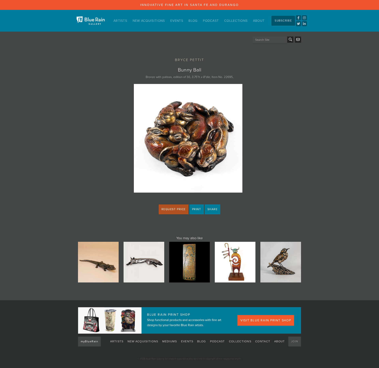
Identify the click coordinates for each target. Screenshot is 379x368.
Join (294, 341)
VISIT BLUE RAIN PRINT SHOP (265, 320)
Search (290, 40)
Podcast (211, 21)
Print (196, 209)
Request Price (173, 209)
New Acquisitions (149, 21)
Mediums (169, 341)
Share (212, 209)
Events (176, 21)
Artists (120, 21)
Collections (236, 21)
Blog (193, 21)
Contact (262, 341)
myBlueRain (89, 341)
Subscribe (283, 20)
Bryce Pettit (189, 60)
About (259, 21)
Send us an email (298, 40)
